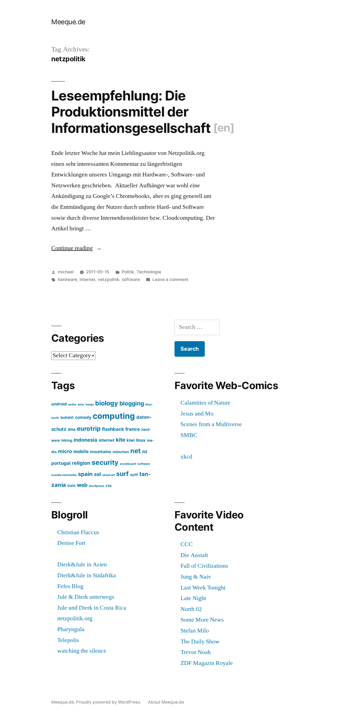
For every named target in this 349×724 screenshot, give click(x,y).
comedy (83, 417)
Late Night (193, 598)
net (135, 451)
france (132, 429)
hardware (67, 279)
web (82, 485)
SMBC (188, 435)
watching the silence (81, 651)
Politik (128, 271)
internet (87, 279)
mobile (81, 451)
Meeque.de (68, 22)
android (59, 404)
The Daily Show (199, 641)
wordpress (96, 486)
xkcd (186, 456)
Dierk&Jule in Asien (82, 564)
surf (122, 474)
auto (81, 404)
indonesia (85, 440)
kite (120, 439)
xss (109, 485)
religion (81, 463)
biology (106, 403)
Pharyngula (71, 629)
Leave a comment (170, 279)
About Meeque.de (166, 702)
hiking (66, 440)
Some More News (202, 620)
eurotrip (89, 428)
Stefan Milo (194, 630)
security (105, 462)
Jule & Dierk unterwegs (85, 597)
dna (72, 429)
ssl (97, 474)
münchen (121, 452)
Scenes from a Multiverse (211, 424)
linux (141, 440)
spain (85, 474)
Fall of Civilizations (204, 566)
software (131, 279)
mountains (100, 451)
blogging (131, 403)
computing (114, 416)
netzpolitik (108, 279)
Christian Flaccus (78, 532)
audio (72, 404)
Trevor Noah (195, 652)
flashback (113, 429)
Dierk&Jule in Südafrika (86, 575)
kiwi (131, 440)
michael (66, 271)
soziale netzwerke (64, 475)
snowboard (128, 464)
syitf (134, 474)
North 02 (191, 609)
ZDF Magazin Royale (206, 663)
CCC (186, 544)
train (71, 485)
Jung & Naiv (195, 577)
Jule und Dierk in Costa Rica (91, 608)
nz (145, 451)
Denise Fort (71, 543)
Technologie (149, 271)
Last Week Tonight (202, 587)
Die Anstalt (194, 555)
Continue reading (76, 248)
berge (90, 404)
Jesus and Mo (196, 413)
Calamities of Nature (205, 403)
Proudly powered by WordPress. (109, 702)
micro (65, 451)
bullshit (67, 417)
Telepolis (68, 640)
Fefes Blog (70, 586)
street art (108, 475)
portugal (61, 463)
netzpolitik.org (74, 618)
